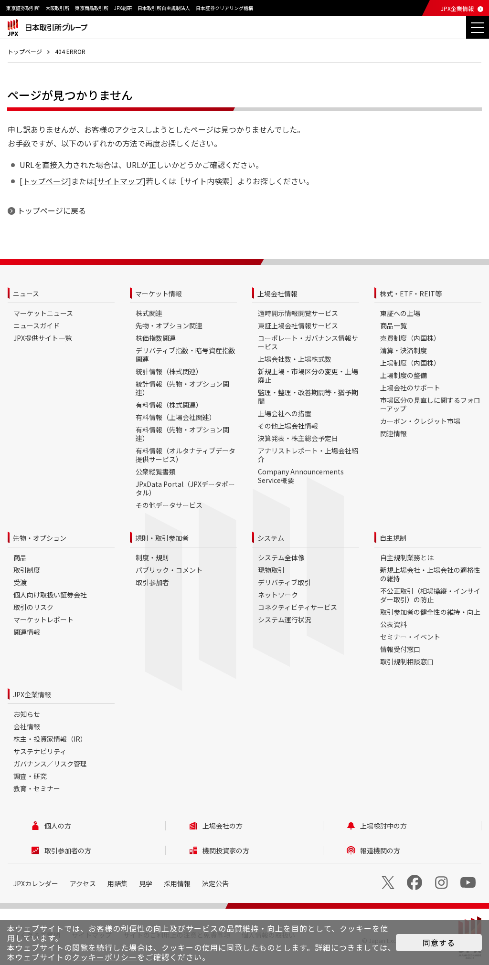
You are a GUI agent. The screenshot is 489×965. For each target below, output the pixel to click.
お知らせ (26, 714)
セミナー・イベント (410, 636)
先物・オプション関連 (169, 325)
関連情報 (393, 433)
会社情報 (26, 726)
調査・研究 (30, 776)
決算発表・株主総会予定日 (298, 438)
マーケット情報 (158, 293)
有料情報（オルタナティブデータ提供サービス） (185, 455)
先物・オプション (39, 538)
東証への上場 (400, 313)
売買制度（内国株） (410, 338)
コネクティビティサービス (297, 607)
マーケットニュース (43, 313)
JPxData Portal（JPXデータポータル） (185, 488)
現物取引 (271, 570)
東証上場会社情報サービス (298, 325)
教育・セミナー (36, 788)
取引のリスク (33, 607)
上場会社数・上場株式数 (294, 359)
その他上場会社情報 (288, 425)
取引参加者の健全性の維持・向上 (430, 612)
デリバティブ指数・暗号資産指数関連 (185, 355)
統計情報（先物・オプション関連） (182, 388)
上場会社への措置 (284, 413)
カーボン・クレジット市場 (420, 421)
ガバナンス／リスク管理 (50, 763)
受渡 (20, 582)
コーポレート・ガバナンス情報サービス (308, 342)
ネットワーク (278, 594)
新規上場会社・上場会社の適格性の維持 (430, 574)
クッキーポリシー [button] (104, 957)
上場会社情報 (277, 293)
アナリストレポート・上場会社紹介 (308, 455)
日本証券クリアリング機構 (224, 7)
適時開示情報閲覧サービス (298, 313)
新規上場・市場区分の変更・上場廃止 (308, 376)
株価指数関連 (156, 338)
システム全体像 (281, 557)
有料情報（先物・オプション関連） (182, 434)
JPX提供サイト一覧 (42, 338)
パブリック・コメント (169, 570)
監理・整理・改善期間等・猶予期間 (308, 397)
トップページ (25, 51)
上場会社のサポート (410, 387)
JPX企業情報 (457, 8)
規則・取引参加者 (162, 538)
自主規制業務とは (407, 557)
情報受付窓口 (400, 649)
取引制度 (26, 570)
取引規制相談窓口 (407, 661)
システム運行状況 (284, 619)
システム (270, 538)
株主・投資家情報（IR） (50, 739)
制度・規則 (152, 557)
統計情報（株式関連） (169, 371)
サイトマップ (120, 181)
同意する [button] (439, 942)
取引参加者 (152, 582)
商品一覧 (393, 325)
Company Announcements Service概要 (301, 476)
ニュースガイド (36, 325)
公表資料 (393, 624)
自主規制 (393, 538)
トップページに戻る (51, 210)
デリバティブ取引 (284, 582)
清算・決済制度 (403, 350)
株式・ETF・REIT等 (411, 293)
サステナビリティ (39, 751)
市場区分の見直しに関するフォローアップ (430, 404)
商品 (20, 557)
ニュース (26, 293)
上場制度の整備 (403, 375)
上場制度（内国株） (410, 362)
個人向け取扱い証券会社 (50, 594)
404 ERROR (70, 51)
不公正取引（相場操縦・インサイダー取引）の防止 (430, 595)
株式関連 (149, 313)
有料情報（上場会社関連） (176, 417)
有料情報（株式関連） (169, 404)
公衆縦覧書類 (156, 471)
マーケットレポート (43, 619)
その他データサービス (169, 505)
